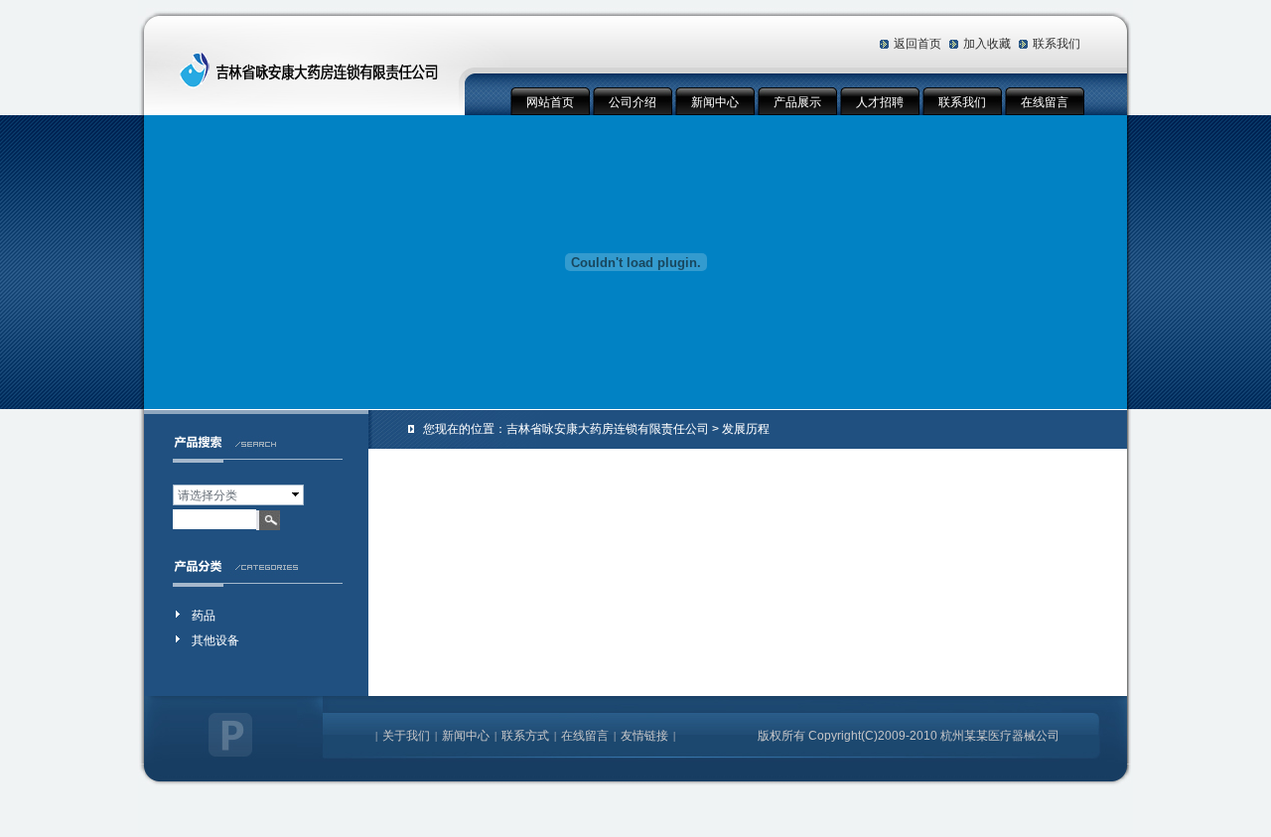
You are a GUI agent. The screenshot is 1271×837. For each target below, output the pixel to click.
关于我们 (406, 736)
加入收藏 (987, 44)
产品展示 (797, 102)
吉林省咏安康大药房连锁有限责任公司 (607, 429)
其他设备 (215, 640)
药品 (203, 616)
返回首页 (917, 44)
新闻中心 (715, 102)
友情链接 (644, 736)
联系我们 (1056, 44)
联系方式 (525, 736)
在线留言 (1044, 102)
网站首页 (550, 102)
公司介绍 (632, 102)
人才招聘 (880, 102)
